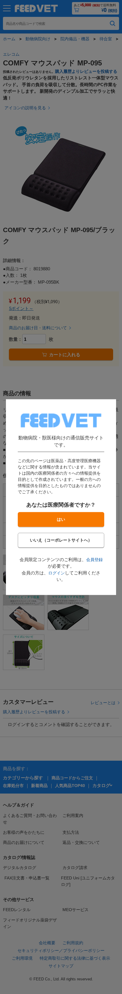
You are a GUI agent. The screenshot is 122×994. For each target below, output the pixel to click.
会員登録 (94, 559)
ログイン (56, 573)
